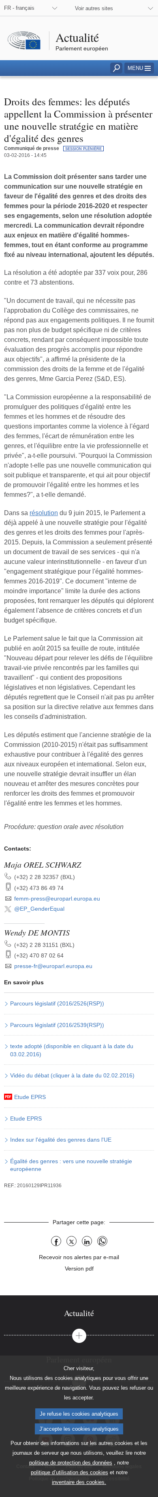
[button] (139, 68)
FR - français (19, 8)
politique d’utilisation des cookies (69, 1472)
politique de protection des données (70, 1463)
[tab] (79, 1313)
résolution (44, 512)
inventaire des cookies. (79, 1482)
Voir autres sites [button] (94, 8)
